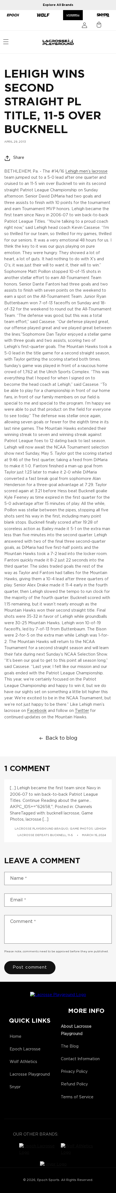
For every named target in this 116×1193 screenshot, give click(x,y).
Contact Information (80, 1059)
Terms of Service (77, 1097)
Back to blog (61, 738)
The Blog (70, 1046)
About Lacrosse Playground (76, 1030)
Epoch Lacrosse (25, 1049)
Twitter (82, 711)
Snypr (15, 1087)
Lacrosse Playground (30, 1074)
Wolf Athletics (23, 1062)
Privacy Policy (74, 1072)
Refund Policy (74, 1084)
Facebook (37, 711)
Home (15, 1037)
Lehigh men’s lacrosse (86, 171)
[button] (6, 42)
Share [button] (18, 158)
